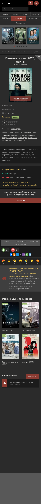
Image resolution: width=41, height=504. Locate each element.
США (10, 105)
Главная (5, 14)
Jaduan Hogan (7, 140)
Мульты (5, 19)
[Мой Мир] (17, 254)
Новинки (15, 14)
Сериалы (35, 14)
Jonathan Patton (17, 135)
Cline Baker (32, 138)
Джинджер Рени (26, 133)
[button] (14, 46)
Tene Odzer (12, 138)
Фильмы (25, 14)
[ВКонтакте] (11, 254)
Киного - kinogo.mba (9, 52)
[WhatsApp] (27, 254)
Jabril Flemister (19, 140)
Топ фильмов (18, 19)
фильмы (20, 52)
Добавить (32, 376)
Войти (30, 3)
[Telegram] (30, 254)
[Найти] (25, 9)
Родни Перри (14, 133)
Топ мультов (20, 23)
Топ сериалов (33, 19)
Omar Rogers (15, 129)
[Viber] (23, 254)
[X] (20, 254)
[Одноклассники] (14, 254)
